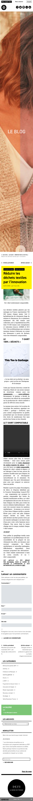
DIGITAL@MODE (7, 675)
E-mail (3, 614)
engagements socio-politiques (16, 394)
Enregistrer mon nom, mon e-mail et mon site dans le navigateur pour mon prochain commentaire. (16, 633)
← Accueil (4, 255)
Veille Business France (9, 699)
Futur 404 (16, 286)
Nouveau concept (8, 693)
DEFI (23, 565)
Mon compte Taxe (6, 2)
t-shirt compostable (22, 467)
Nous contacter (19, 1)
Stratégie (5, 696)
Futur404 (10, 562)
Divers (5, 678)
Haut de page (27, 771)
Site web (3, 622)
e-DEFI (5, 681)
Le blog (11, 255)
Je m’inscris (6, 739)
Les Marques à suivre (10, 712)
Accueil (29, 2)
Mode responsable (19, 269)
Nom (3, 606)
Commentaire (5, 583)
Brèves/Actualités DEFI (9, 666)
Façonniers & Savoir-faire (10, 684)
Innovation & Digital (21, 255)
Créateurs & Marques (9, 672)
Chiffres (5, 669)
